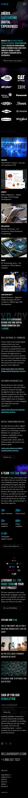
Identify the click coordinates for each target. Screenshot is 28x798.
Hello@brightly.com (13, 754)
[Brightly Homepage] (5, 5)
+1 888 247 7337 (10, 760)
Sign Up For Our (10, 697)
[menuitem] (24, 4)
